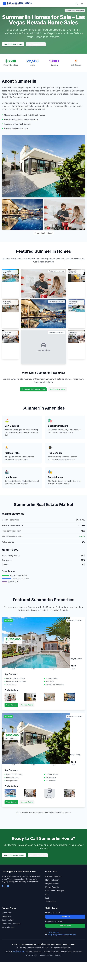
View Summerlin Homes (13, 44)
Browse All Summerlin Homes (33, 389)
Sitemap (58, 955)
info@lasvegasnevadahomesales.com (62, 935)
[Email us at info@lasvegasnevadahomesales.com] (7, 886)
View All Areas (8, 927)
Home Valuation (52, 880)
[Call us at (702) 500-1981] (3, 886)
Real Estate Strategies (54, 891)
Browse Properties (53, 876)
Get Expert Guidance (38, 855)
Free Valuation (65, 926)
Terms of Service (45, 955)
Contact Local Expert (36, 44)
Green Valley (7, 920)
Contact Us (65, 916)
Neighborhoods (52, 883)
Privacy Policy (31, 955)
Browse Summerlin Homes (14, 855)
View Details (11, 705)
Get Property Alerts (57, 389)
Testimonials (50, 901)
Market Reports (52, 887)
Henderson (6, 916)
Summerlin (6, 913)
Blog (47, 894)
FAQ (47, 898)
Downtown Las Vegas (11, 923)
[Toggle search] (77, 4)
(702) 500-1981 (53, 932)
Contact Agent (27, 705)
